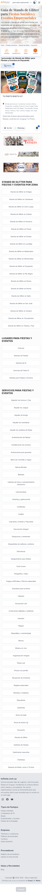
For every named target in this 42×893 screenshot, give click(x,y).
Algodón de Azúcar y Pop (21, 400)
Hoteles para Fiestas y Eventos (21, 378)
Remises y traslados (21, 693)
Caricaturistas (21, 492)
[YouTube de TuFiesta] (12, 799)
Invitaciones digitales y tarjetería (21, 611)
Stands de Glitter (21, 737)
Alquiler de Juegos (21, 408)
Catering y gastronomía (21, 499)
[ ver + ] (3, 40)
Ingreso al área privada (9, 857)
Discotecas (21, 551)
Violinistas (21, 760)
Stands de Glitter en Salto (21, 296)
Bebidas (21, 475)
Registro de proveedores (10, 854)
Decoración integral (21, 529)
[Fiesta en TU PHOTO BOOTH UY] (21, 82)
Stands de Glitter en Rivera (21, 281)
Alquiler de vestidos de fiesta (21, 430)
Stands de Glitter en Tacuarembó (21, 318)
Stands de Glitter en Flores (21, 229)
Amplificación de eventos (21, 445)
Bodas (3, 816)
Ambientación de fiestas (21, 437)
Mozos (21, 641)
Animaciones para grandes (21, 452)
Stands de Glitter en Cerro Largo (21, 207)
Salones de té (21, 363)
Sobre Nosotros (6, 841)
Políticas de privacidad (9, 836)
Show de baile (21, 715)
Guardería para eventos (21, 589)
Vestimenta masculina (21, 752)
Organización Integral (21, 656)
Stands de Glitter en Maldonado (21, 251)
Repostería (21, 700)
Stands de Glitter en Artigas (21, 192)
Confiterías (21, 507)
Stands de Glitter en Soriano (21, 311)
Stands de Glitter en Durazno (21, 222)
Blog (2, 869)
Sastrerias (21, 708)
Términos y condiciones (10, 834)
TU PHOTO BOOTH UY (13, 96)
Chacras (21, 348)
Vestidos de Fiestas (21, 745)
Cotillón (21, 514)
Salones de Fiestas (21, 356)
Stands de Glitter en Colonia (21, 214)
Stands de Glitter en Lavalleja (21, 244)
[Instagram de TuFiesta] (3, 799)
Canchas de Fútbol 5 (21, 370)
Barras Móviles (21, 467)
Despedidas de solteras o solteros (21, 544)
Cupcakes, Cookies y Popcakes (21, 522)
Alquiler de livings (21, 415)
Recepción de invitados (21, 678)
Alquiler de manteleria (21, 422)
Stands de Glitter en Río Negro (21, 274)
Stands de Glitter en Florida (21, 236)
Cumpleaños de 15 (8, 813)
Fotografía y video (21, 574)
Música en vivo (21, 648)
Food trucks (21, 566)
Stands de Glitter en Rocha (21, 289)
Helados (21, 596)
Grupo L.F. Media (34, 880)
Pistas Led (21, 663)
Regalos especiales (21, 685)
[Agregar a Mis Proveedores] (37, 128)
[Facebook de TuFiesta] (7, 799)
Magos (21, 626)
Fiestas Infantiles (7, 811)
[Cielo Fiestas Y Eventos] (21, 167)
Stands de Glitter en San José (21, 303)
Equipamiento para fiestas (21, 559)
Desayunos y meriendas (21, 536)
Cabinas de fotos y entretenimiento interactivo (21, 483)
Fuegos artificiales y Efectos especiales (21, 581)
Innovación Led (21, 604)
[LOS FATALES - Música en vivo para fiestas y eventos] (21, 141)
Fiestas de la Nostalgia (9, 821)
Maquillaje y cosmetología (21, 633)
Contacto (4, 839)
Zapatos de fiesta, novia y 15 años (21, 767)
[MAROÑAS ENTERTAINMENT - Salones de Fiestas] (21, 154)
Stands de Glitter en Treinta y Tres (21, 326)
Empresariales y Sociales (10, 818)
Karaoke (21, 618)
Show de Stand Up (21, 722)
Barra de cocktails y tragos (21, 460)
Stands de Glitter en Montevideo (21, 259)
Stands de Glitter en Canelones (21, 199)
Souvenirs (21, 730)
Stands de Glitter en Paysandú (21, 266)
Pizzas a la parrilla (21, 670)
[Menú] (39, 3)
